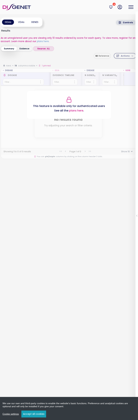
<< (60, 151)
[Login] (119, 7)
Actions (125, 55)
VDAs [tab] (21, 22)
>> (90, 151)
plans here (43, 41)
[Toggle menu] (131, 7)
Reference (104, 55)
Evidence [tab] (24, 48)
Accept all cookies (33, 414)
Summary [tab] (9, 48)
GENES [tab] (34, 22)
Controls (128, 22)
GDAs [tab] (8, 22)
